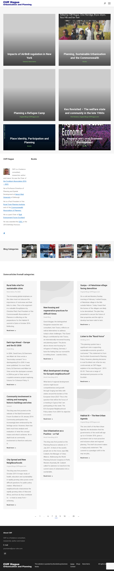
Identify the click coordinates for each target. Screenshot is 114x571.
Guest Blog (47, 317)
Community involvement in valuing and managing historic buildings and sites (19, 399)
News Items (32, 61)
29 (73, 516)
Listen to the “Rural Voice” (92, 336)
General (25, 61)
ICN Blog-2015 (85, 340)
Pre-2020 (17, 292)
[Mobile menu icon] (109, 3)
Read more (10, 330)
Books (85, 61)
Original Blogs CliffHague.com (29, 117)
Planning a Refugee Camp (29, 113)
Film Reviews (74, 117)
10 (64, 516)
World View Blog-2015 (51, 377)
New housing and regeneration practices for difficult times (56, 310)
